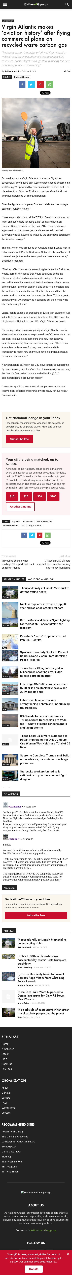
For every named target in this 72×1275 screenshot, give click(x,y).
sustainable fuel (10, 525)
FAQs (5, 1102)
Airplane (16, 521)
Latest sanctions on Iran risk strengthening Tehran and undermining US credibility (45, 703)
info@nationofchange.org (42, 1230)
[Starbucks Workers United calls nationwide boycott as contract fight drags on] (10, 775)
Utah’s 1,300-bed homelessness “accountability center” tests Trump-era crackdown (42, 959)
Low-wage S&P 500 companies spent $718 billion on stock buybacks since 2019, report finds (44, 687)
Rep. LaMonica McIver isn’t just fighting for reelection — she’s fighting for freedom (45, 623)
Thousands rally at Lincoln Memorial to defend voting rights (42, 941)
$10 (12, 496)
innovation (28, 521)
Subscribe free (19, 439)
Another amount (20, 506)
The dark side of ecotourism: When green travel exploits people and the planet (43, 1011)
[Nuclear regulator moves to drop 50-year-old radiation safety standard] (10, 612)
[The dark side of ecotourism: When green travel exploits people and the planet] (8, 1012)
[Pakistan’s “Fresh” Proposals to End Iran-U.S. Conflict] (10, 641)
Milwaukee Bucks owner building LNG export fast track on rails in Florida (18, 564)
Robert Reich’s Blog (12, 1131)
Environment (8, 21)
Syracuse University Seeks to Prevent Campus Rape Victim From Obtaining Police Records (44, 655)
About (5, 1087)
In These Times (10, 1171)
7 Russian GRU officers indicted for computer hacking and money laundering (53, 564)
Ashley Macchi (12, 71)
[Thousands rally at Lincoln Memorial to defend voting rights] (10, 592)
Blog (4, 1058)
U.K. (23, 525)
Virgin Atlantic (35, 525)
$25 (26, 496)
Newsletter (8, 1048)
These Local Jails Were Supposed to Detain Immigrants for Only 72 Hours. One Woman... (41, 995)
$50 (39, 496)
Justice (5, 660)
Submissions (8, 1107)
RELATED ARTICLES (14, 579)
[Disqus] (36, 842)
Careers (6, 1097)
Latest (5, 1053)
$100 (53, 496)
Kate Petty (23, 1017)
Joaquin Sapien (25, 985)
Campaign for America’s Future (18, 1141)
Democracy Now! (11, 1151)
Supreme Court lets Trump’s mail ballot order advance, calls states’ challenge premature (45, 759)
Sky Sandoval (24, 947)
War (4, 648)
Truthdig (6, 1156)
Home (5, 1043)
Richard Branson (44, 521)
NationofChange (21, 77)
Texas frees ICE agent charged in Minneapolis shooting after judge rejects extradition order (41, 671)
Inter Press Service (12, 1161)
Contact (6, 1112)
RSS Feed (7, 1068)
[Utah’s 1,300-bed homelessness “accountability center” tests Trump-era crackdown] (8, 956)
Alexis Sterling (25, 967)
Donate (6, 1092)
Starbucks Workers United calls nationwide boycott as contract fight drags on (43, 775)
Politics (6, 597)
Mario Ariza (23, 1003)
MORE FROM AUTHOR (40, 579)
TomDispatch (9, 1146)
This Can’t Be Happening (15, 1136)
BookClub (7, 1063)
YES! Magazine (9, 1166)
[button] (67, 4)
